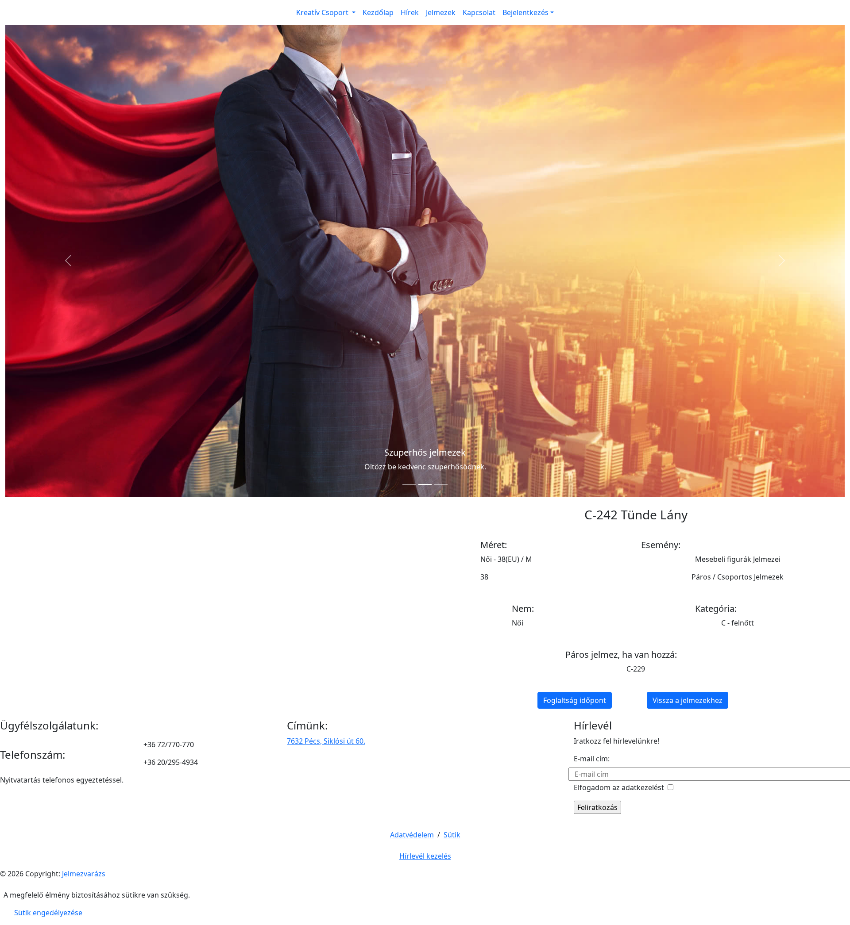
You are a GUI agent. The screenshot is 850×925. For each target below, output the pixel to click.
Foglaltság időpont (574, 700)
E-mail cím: (592, 759)
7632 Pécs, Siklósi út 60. (326, 741)
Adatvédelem (412, 835)
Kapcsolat (479, 12)
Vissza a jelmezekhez (687, 700)
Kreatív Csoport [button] (323, 12)
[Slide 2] (425, 485)
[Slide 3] (441, 485)
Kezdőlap (378, 12)
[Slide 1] (409, 485)
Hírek (410, 12)
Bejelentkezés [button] (525, 12)
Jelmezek (441, 12)
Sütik (452, 835)
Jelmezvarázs (83, 874)
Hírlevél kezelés (425, 856)
